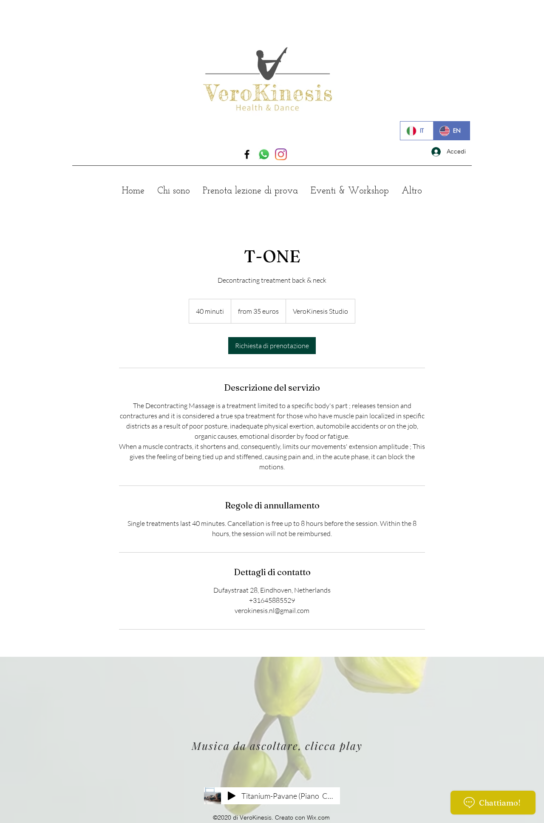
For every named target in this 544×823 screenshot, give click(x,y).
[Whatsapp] (264, 154)
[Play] (231, 796)
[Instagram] (281, 154)
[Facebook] (247, 154)
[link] (272, 345)
